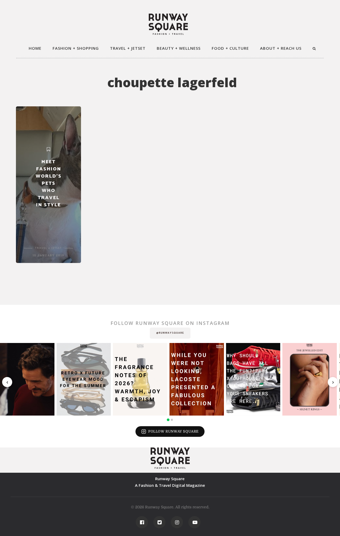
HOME (35, 48)
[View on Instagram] (27, 379)
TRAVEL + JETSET (128, 48)
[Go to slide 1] (168, 419)
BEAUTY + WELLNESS (179, 48)
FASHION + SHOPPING (76, 48)
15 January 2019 (48, 255)
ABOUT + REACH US (280, 48)
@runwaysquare (170, 333)
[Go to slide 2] (172, 420)
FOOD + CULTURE (230, 48)
